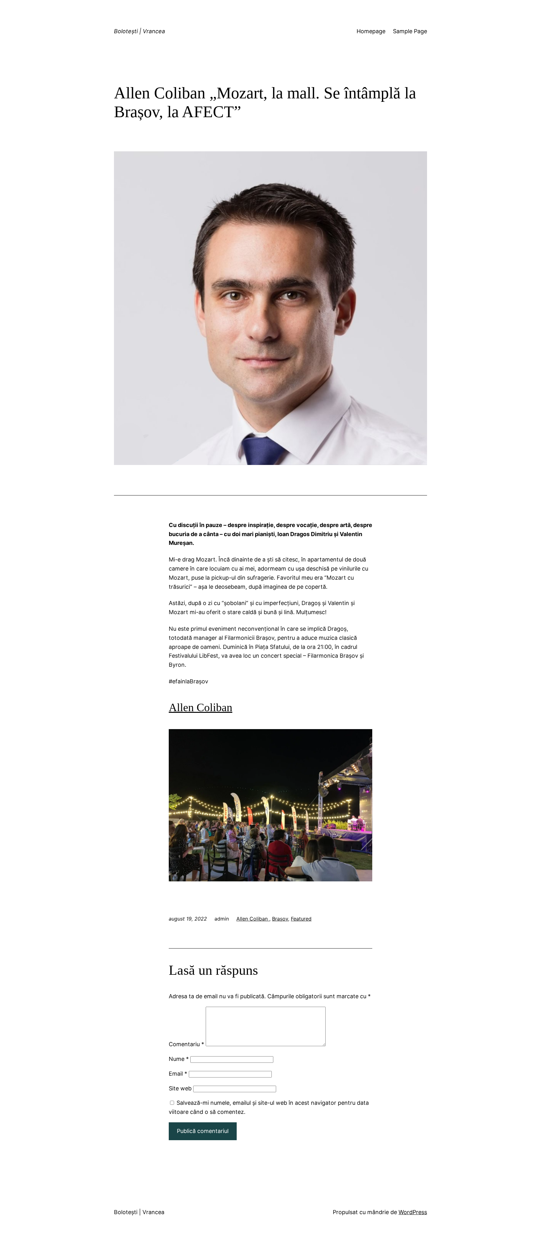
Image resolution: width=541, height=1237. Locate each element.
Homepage (371, 31)
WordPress (413, 1212)
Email (178, 1073)
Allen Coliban (252, 919)
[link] (200, 707)
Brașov (280, 919)
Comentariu (186, 1044)
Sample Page (410, 31)
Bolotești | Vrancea (139, 31)
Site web (180, 1088)
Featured (301, 919)
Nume (179, 1059)
